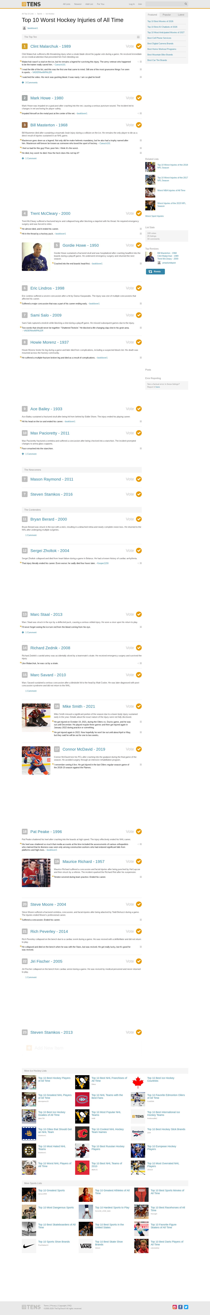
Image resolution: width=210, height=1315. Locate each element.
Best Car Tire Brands (157, 60)
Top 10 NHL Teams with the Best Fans (107, 1096)
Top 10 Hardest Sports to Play (112, 1207)
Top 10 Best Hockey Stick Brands (166, 1129)
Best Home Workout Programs (161, 49)
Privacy (53, 1306)
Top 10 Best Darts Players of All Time (167, 1243)
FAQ (69, 1306)
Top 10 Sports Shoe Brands (54, 1241)
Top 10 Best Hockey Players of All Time (54, 1079)
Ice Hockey (50, 14)
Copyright (62, 1306)
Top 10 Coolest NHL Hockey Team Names (108, 1131)
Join (140, 4)
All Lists (66, 4)
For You (100, 4)
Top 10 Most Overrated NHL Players (163, 1165)
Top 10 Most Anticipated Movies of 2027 (165, 32)
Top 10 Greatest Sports (51, 1190)
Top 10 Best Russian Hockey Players (108, 1148)
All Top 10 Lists (28, 14)
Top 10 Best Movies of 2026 (160, 21)
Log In (132, 4)
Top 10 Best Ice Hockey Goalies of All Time (51, 1113)
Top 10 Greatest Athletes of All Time (112, 1192)
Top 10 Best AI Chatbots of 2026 (162, 27)
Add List (89, 4)
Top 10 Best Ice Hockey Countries (160, 1079)
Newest (77, 4)
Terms (46, 1306)
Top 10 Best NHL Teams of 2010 (107, 1165)
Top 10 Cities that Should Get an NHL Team (55, 1131)
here (158, 387)
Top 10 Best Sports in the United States (109, 1226)
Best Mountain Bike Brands (160, 54)
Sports (39, 14)
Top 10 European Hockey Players (161, 1148)
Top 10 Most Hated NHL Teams (52, 1148)
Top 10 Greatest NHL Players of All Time (55, 1096)
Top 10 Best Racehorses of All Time (168, 1209)
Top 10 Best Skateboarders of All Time (57, 1226)
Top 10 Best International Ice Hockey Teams (163, 1113)
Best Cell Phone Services (159, 38)
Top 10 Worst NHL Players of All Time (54, 1165)
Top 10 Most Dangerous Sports (56, 1207)
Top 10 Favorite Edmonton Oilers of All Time (166, 1096)
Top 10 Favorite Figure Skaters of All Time (163, 1226)
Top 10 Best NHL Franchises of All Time (109, 1079)
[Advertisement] (82, 187)
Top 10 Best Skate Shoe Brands (109, 1243)
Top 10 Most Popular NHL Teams (106, 1113)
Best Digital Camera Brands (160, 43)
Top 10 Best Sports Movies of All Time (167, 1192)
